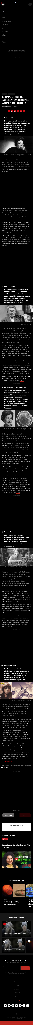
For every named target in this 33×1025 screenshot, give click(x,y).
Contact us (16, 985)
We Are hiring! (16, 1000)
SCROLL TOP (16, 1023)
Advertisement (16, 993)
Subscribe (25, 968)
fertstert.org (27, 430)
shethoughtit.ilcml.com (25, 324)
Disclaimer (16, 989)
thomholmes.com (27, 568)
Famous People (11, 94)
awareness (4, 94)
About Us (16, 982)
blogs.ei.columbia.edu (26, 156)
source (4, 246)
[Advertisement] (16, 75)
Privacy (16, 996)
